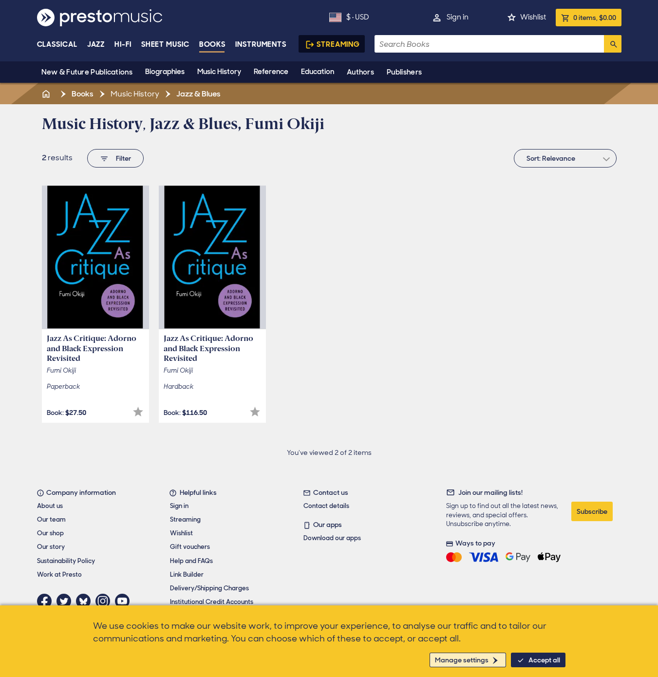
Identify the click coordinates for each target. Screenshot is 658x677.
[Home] (47, 94)
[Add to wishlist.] (138, 412)
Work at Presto (59, 574)
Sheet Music (165, 44)
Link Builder (187, 574)
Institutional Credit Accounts (211, 602)
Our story (51, 547)
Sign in (458, 17)
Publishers (404, 72)
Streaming (338, 44)
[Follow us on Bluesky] (85, 601)
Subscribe (592, 511)
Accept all (544, 660)
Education (317, 71)
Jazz (96, 44)
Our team (51, 519)
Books (212, 44)
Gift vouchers (190, 547)
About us (50, 506)
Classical (57, 44)
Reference (271, 71)
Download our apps (332, 538)
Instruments (260, 44)
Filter (123, 158)
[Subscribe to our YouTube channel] (124, 601)
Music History (219, 71)
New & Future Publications (87, 72)
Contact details (326, 506)
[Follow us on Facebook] (46, 601)
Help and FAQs (191, 561)
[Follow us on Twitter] (66, 601)
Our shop (50, 533)
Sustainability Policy (66, 561)
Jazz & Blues (198, 94)
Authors (360, 72)
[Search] (612, 44)
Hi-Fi (123, 44)
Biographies (165, 71)
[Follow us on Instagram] (105, 601)
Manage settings (462, 660)
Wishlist (533, 17)
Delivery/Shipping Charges (209, 588)
